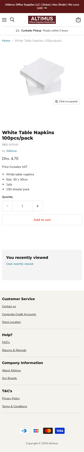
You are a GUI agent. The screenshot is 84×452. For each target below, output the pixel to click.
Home (6, 40)
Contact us (9, 306)
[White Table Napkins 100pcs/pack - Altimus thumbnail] (8, 115)
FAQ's (6, 342)
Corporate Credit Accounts (19, 314)
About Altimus (11, 370)
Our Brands (9, 378)
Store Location (11, 322)
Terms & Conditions (14, 406)
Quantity (7, 197)
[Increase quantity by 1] (37, 206)
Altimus (11, 151)
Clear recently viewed (19, 264)
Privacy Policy (11, 398)
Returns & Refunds (14, 350)
